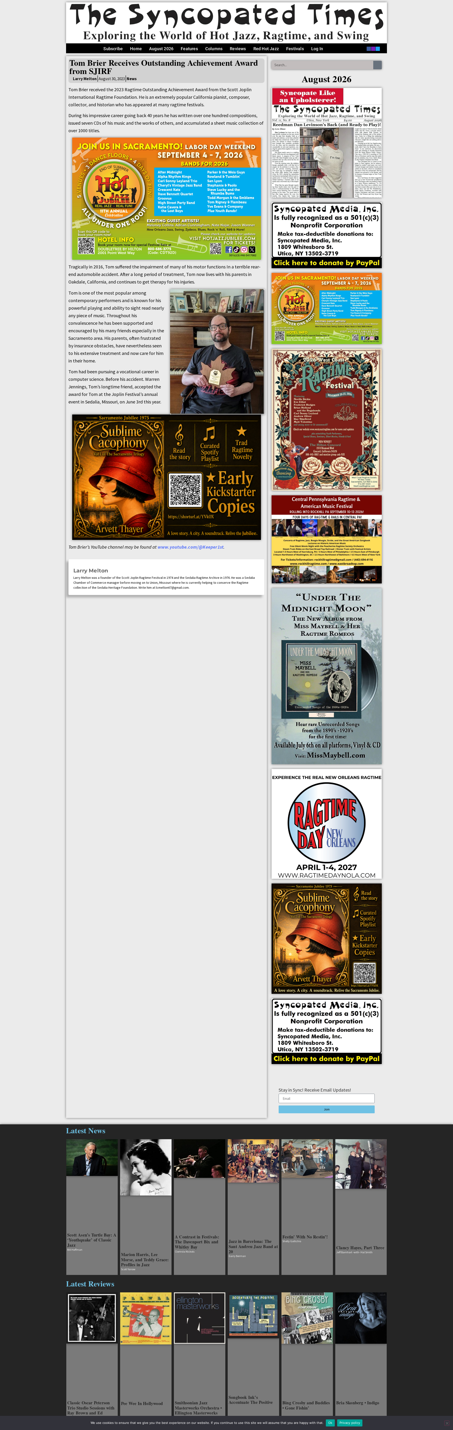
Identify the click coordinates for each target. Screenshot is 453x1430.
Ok (330, 1423)
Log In (317, 48)
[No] (446, 1423)
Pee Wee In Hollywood (142, 1403)
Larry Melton (90, 570)
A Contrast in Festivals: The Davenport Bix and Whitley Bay (197, 1242)
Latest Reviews (90, 1283)
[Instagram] (373, 49)
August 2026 (161, 48)
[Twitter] (378, 49)
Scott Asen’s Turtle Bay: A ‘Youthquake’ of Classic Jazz (91, 1240)
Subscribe (113, 48)
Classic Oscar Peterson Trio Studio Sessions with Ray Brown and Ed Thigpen (90, 1410)
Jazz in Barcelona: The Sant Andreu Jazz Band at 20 (253, 1246)
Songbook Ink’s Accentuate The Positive (251, 1399)
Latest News (85, 1130)
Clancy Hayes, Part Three (360, 1248)
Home (136, 48)
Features (189, 48)
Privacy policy (350, 1423)
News (132, 78)
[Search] (377, 65)
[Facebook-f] (369, 49)
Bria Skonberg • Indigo (357, 1403)
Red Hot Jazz (266, 48)
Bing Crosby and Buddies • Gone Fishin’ (306, 1405)
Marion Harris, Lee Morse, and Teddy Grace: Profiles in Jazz (145, 1259)
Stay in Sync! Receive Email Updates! (315, 1090)
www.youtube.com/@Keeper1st (190, 547)
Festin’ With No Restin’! (305, 1237)
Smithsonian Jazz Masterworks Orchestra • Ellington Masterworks (198, 1408)
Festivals (295, 48)
